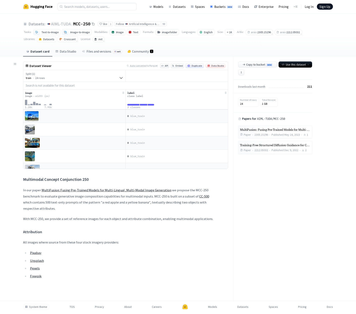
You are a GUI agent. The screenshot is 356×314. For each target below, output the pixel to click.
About (128, 307)
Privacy (99, 307)
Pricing (284, 7)
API (166, 65)
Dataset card (39, 51)
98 (163, 24)
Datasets (179, 7)
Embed (179, 65)
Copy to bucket (259, 64)
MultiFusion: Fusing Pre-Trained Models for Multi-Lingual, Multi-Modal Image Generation (106, 190)
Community (142, 51)
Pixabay (35, 252)
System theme (38, 307)
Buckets (223, 7)
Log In (309, 7)
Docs (245, 7)
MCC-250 (81, 23)
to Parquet (144, 65)
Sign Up (325, 7)
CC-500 (204, 196)
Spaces (200, 7)
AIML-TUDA (61, 23)
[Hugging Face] (185, 307)
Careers (157, 307)
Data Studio (68, 51)
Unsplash (37, 260)
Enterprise (266, 7)
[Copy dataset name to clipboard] (93, 23)
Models (158, 7)
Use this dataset (296, 64)
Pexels (35, 268)
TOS (72, 307)
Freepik (36, 276)
